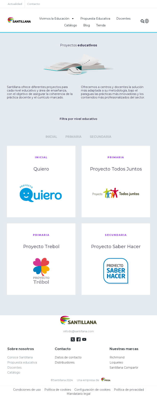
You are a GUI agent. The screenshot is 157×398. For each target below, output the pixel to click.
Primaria (73, 137)
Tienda (100, 25)
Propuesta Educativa (95, 18)
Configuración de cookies (92, 389)
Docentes (123, 18)
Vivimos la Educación (54, 18)
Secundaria (100, 137)
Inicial (51, 137)
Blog (86, 25)
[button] (142, 21)
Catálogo (70, 25)
